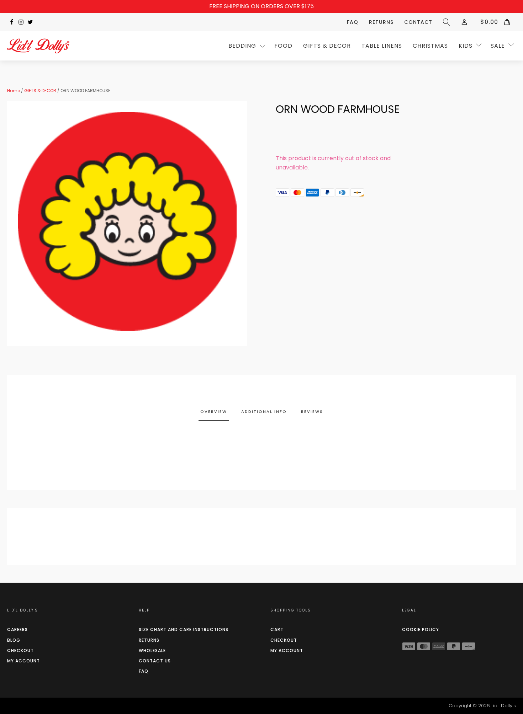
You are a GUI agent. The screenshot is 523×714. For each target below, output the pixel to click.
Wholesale (152, 650)
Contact (418, 22)
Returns (381, 22)
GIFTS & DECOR (327, 46)
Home (13, 91)
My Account (23, 661)
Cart (277, 629)
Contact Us (155, 661)
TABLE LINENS (381, 46)
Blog (13, 640)
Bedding (242, 46)
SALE (498, 46)
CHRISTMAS (430, 46)
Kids (465, 46)
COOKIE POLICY (420, 629)
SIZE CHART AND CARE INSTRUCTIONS (183, 629)
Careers (17, 629)
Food (283, 46)
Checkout (20, 650)
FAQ (352, 22)
